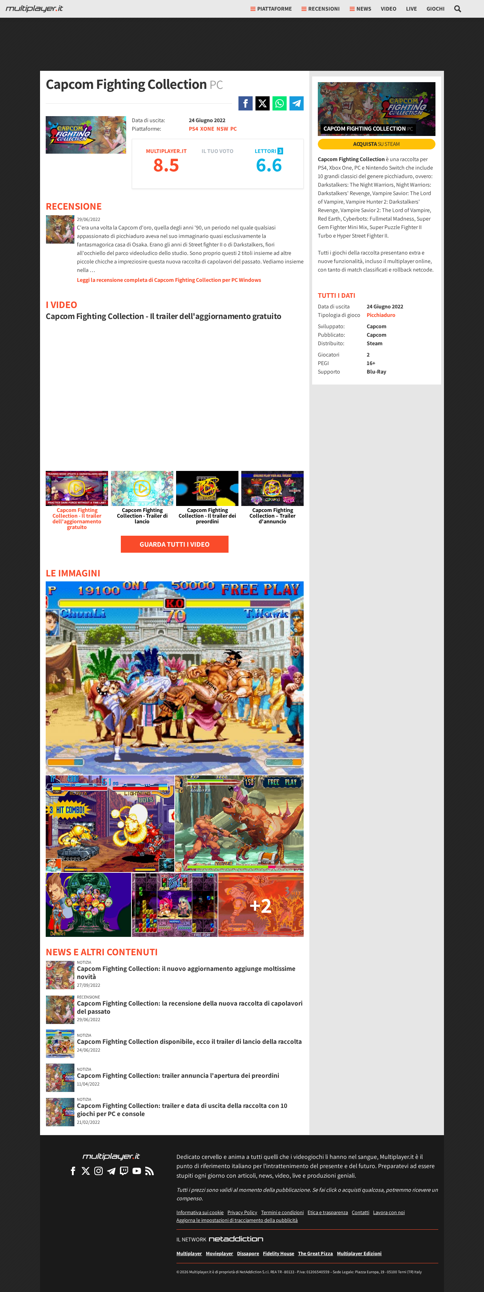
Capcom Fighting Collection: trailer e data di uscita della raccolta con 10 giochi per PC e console (182, 1109)
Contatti (360, 1212)
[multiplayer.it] (111, 1156)
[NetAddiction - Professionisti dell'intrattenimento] (236, 1239)
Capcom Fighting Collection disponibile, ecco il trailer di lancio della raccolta (189, 1041)
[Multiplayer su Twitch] (124, 1170)
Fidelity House (278, 1253)
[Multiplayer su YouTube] (137, 1170)
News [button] (363, 8)
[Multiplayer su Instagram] (98, 1170)
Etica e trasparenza (328, 1212)
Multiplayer (189, 1253)
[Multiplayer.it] (34, 8)
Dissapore (248, 1253)
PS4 (193, 128)
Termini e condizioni (282, 1212)
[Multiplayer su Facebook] (73, 1170)
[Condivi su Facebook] (245, 103)
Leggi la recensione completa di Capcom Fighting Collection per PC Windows (169, 280)
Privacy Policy (242, 1212)
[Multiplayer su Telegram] (111, 1170)
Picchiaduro (381, 315)
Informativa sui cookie (200, 1212)
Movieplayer (219, 1253)
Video (388, 8)
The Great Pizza (315, 1253)
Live (411, 8)
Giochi (436, 8)
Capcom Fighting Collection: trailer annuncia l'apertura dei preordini (178, 1075)
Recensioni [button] (324, 8)
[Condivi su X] (262, 103)
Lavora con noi (389, 1212)
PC (233, 128)
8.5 (166, 164)
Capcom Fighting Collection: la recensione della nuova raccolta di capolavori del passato (190, 1007)
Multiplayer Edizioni (359, 1253)
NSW (222, 128)
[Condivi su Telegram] (296, 103)
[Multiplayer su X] (85, 1170)
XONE (207, 128)
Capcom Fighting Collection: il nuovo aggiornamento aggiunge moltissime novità (186, 972)
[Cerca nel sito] (458, 9)
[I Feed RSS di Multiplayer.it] (149, 1170)
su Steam (376, 144)
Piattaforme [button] (274, 8)
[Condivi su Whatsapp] (279, 103)
